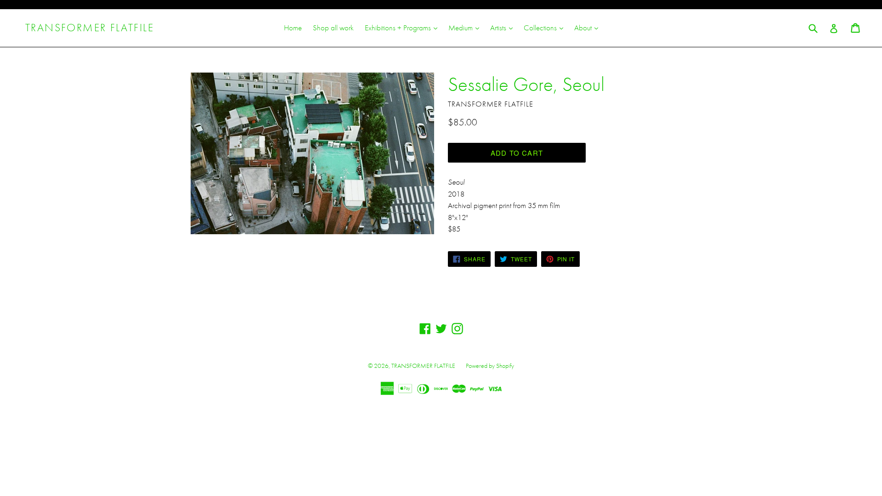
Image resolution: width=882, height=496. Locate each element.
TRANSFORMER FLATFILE (89, 27)
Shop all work (333, 28)
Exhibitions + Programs (403, 27)
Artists (503, 27)
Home (293, 28)
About (588, 27)
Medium (466, 27)
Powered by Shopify (490, 365)
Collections (546, 27)
